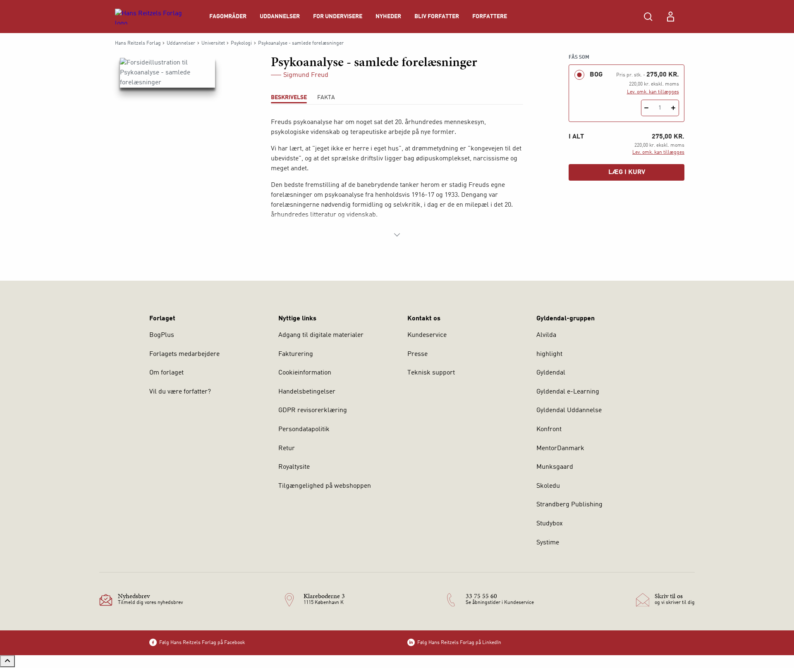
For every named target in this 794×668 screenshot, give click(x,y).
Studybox (549, 523)
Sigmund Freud (305, 75)
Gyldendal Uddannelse (569, 410)
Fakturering (295, 354)
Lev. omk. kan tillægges (653, 92)
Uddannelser (280, 16)
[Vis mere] (397, 235)
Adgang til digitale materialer (321, 335)
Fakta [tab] (326, 97)
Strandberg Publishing (569, 504)
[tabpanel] (397, 178)
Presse (417, 354)
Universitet (213, 43)
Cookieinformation (304, 373)
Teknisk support (431, 373)
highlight (549, 354)
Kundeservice (427, 335)
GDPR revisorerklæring (312, 410)
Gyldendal (550, 373)
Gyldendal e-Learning (567, 392)
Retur (286, 448)
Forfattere (489, 16)
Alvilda (546, 335)
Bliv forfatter (436, 16)
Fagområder (227, 16)
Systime (547, 542)
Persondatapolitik (304, 429)
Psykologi (241, 43)
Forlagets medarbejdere (184, 354)
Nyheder (388, 16)
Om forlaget (166, 373)
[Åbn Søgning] (648, 16)
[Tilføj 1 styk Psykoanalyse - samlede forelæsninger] (673, 108)
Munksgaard (554, 467)
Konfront (549, 429)
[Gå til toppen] (7, 661)
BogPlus (161, 335)
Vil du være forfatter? (180, 392)
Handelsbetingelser (306, 392)
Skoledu (548, 486)
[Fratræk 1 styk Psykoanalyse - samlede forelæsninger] (646, 108)
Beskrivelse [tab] (289, 97)
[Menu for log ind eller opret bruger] (670, 16)
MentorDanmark (560, 448)
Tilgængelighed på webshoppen (324, 486)
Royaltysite (294, 467)
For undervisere (337, 16)
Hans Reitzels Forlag (138, 43)
